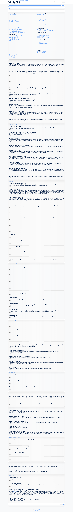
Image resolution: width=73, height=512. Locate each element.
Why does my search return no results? (42, 34)
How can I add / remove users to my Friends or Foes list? (45, 30)
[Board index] (14, 2)
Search (10, 6)
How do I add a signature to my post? (14, 37)
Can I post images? (12, 52)
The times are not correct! (12, 26)
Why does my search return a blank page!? (43, 35)
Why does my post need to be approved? (15, 45)
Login (12, 6)
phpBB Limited (33, 478)
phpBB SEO (38, 509)
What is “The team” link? (40, 20)
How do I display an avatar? (13, 30)
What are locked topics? (12, 56)
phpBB (42, 152)
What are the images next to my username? (15, 29)
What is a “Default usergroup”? (41, 19)
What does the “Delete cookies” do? (14, 21)
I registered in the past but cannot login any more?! (16, 18)
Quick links (8, 5)
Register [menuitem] (64, 5)
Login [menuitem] (63, 5)
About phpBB (15, 479)
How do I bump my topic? (12, 46)
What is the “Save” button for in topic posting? (15, 44)
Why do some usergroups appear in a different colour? (45, 18)
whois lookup (15, 491)
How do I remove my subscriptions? (42, 43)
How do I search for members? (41, 36)
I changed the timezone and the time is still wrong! (16, 27)
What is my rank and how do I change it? (15, 31)
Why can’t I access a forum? (13, 41)
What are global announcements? (14, 53)
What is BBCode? (11, 50)
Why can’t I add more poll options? (14, 39)
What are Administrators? (40, 14)
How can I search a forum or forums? (42, 33)
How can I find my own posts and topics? (43, 37)
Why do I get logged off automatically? (14, 20)
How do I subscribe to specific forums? (42, 42)
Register (16, 6)
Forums (12, 5)
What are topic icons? (12, 57)
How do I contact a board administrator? (43, 54)
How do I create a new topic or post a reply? (15, 35)
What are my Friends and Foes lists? (42, 29)
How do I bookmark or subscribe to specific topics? (44, 41)
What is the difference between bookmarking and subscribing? (46, 40)
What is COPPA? (11, 15)
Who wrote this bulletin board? (41, 51)
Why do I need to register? (13, 14)
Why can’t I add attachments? (13, 42)
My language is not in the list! (13, 28)
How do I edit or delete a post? (13, 36)
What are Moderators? (40, 15)
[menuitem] (61, 5)
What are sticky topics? (12, 55)
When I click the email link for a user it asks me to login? (17, 32)
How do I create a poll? (12, 38)
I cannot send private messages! (41, 24)
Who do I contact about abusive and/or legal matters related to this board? (47, 53)
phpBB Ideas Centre (48, 484)
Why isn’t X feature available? (41, 52)
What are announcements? (13, 54)
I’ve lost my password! (12, 19)
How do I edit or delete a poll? (13, 40)
